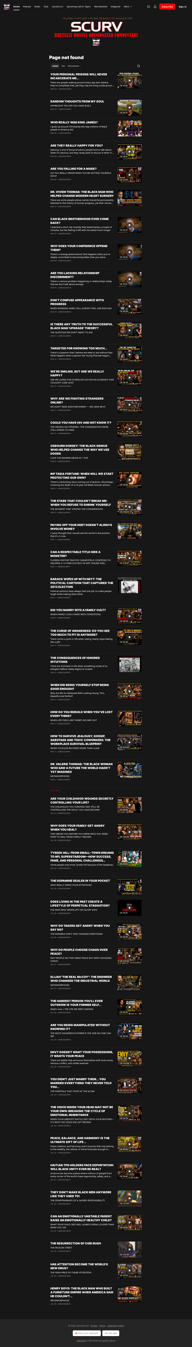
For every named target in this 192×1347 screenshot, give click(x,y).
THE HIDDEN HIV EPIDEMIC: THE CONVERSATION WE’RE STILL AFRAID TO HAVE (79, 428)
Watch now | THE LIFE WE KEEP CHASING (71, 1009)
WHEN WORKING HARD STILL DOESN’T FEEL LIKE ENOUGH (81, 308)
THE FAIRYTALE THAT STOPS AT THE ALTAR (72, 1091)
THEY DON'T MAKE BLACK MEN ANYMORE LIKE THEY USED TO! (80, 1194)
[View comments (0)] (73, 93)
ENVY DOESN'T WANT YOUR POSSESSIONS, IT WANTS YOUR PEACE (81, 1054)
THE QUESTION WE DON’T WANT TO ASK (71, 332)
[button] (16, 6)
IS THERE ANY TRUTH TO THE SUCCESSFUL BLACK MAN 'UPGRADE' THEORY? (81, 326)
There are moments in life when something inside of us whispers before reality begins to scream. (78, 667)
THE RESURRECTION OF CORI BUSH (75, 1243)
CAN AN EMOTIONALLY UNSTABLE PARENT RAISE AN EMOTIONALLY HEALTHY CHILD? (81, 1218)
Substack (81, 1340)
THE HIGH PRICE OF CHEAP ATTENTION (70, 1272)
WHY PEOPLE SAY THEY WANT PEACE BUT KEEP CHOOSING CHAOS (80, 959)
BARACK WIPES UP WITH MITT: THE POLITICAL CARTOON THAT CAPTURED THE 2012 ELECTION (81, 583)
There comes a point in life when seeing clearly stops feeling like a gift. (81, 640)
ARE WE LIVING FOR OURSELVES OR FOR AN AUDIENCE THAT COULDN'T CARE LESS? (82, 381)
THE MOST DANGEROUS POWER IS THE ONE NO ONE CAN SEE (80, 1035)
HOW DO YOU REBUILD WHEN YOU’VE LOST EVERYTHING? (81, 714)
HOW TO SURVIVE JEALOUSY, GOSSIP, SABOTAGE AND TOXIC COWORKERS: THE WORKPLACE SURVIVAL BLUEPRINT (80, 740)
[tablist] (65, 66)
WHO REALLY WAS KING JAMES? (74, 122)
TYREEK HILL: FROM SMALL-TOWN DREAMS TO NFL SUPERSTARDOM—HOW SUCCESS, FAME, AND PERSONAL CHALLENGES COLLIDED (82, 857)
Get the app (111, 1333)
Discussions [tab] (73, 66)
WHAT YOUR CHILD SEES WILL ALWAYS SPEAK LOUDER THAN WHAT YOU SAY (82, 1226)
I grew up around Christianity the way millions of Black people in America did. (78, 128)
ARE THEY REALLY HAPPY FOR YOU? (76, 145)
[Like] (52, 113)
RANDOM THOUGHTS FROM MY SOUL (77, 101)
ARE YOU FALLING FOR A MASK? (73, 168)
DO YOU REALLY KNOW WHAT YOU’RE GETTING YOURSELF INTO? (80, 174)
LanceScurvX (65, 89)
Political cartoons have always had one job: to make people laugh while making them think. (80, 593)
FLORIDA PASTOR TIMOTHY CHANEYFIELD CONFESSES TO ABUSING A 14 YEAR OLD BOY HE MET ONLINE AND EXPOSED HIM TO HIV (80, 562)
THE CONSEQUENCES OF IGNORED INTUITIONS (75, 660)
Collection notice (115, 1325)
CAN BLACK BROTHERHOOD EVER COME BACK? (79, 221)
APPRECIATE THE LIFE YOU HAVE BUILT (70, 105)
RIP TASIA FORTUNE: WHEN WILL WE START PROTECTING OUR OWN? (81, 475)
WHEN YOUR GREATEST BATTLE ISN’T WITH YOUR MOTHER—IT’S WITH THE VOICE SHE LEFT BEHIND (82, 1121)
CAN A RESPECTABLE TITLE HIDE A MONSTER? (75, 554)
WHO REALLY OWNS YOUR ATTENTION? (71, 884)
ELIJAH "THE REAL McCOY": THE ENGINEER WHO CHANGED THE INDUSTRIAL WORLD (81, 979)
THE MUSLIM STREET (61, 1247)
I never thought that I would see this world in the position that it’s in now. (80, 534)
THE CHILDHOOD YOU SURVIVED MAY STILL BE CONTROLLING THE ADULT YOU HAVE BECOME (75, 808)
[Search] (149, 7)
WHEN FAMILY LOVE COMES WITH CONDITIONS (75, 614)
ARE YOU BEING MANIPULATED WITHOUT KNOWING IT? (80, 1027)
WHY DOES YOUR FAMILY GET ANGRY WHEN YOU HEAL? (77, 827)
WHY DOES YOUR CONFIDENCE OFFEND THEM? (79, 248)
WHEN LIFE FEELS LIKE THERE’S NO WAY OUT (73, 720)
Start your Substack (88, 1333)
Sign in (183, 6)
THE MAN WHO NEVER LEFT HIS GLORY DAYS (73, 909)
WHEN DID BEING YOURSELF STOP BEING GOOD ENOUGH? (79, 687)
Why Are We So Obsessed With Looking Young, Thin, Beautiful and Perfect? (77, 695)
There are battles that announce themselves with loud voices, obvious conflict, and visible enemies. (81, 1062)
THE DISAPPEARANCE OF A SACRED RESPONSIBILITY (77, 1200)
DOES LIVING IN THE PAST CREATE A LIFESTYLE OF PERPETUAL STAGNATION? (80, 903)
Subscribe (167, 6)
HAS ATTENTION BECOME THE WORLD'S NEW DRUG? (79, 1266)
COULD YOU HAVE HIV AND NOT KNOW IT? (80, 422)
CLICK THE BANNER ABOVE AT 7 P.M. (69, 457)
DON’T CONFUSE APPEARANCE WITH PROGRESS (77, 302)
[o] (130, 80)
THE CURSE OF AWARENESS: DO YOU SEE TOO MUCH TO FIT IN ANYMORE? (80, 632)
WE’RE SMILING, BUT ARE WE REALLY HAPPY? (77, 373)
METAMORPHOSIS (59, 776)
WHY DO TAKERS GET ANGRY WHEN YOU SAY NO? (80, 927)
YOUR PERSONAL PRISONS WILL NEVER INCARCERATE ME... (78, 76)
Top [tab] (63, 66)
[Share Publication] (155, 7)
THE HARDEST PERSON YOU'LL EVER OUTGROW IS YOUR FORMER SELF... (76, 1003)
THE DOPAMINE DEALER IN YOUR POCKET (80, 880)
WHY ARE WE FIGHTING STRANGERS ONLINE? (77, 400)
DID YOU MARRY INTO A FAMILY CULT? (78, 610)
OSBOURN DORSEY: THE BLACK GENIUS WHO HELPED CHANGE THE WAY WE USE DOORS (79, 449)
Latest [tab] (55, 66)
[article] (96, 83)
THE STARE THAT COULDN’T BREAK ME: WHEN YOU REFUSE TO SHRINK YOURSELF (80, 503)
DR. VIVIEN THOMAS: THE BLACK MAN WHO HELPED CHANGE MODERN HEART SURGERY (82, 194)
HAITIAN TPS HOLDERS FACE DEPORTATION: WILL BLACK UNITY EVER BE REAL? (82, 1167)
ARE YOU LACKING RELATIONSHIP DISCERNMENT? (74, 275)
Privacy (94, 1325)
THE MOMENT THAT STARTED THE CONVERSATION (76, 508)
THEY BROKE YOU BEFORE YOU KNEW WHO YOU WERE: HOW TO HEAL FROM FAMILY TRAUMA (79, 835)
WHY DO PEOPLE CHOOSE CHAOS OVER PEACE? (79, 951)
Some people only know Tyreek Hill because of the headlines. (82, 864)
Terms (102, 1325)
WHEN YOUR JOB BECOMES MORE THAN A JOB (74, 748)
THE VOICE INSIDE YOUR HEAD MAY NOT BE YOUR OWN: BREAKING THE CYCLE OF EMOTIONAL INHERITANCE (81, 1111)
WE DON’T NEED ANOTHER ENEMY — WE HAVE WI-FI (77, 406)
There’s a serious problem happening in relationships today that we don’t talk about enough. (81, 283)
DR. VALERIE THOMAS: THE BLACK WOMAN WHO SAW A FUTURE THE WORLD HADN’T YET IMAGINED (81, 768)
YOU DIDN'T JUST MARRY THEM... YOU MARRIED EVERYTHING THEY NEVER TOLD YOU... (81, 1083)
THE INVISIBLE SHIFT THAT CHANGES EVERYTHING (76, 933)
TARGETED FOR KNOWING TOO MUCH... (78, 348)
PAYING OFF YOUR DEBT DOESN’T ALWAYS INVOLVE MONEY (81, 527)
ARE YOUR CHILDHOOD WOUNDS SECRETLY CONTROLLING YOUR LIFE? (82, 800)
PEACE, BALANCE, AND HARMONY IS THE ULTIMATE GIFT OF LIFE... (80, 1140)
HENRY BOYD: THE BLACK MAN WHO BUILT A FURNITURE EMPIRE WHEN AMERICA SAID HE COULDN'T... (81, 1292)
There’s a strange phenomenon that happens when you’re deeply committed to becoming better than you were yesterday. (80, 256)
